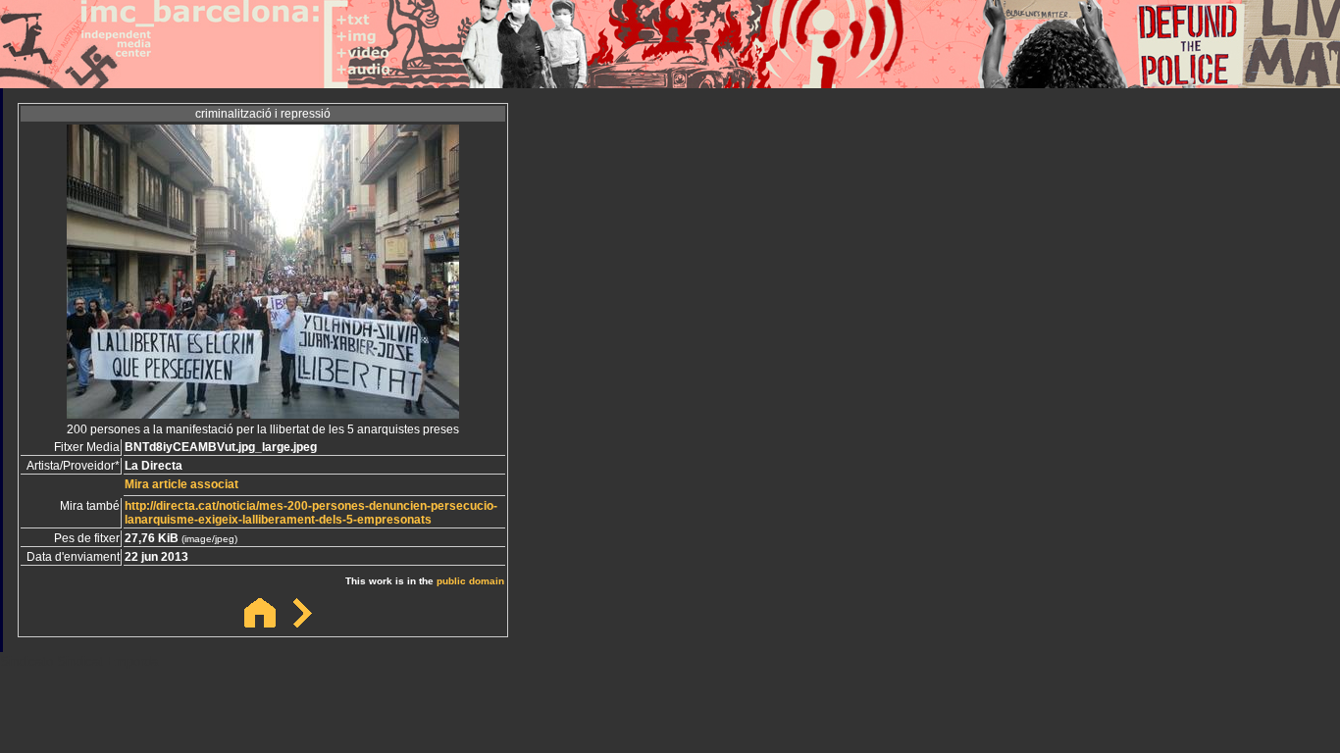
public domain (470, 581)
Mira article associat (181, 484)
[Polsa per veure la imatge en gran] (263, 413)
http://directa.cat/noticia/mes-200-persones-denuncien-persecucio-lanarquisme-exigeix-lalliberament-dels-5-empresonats (311, 513)
